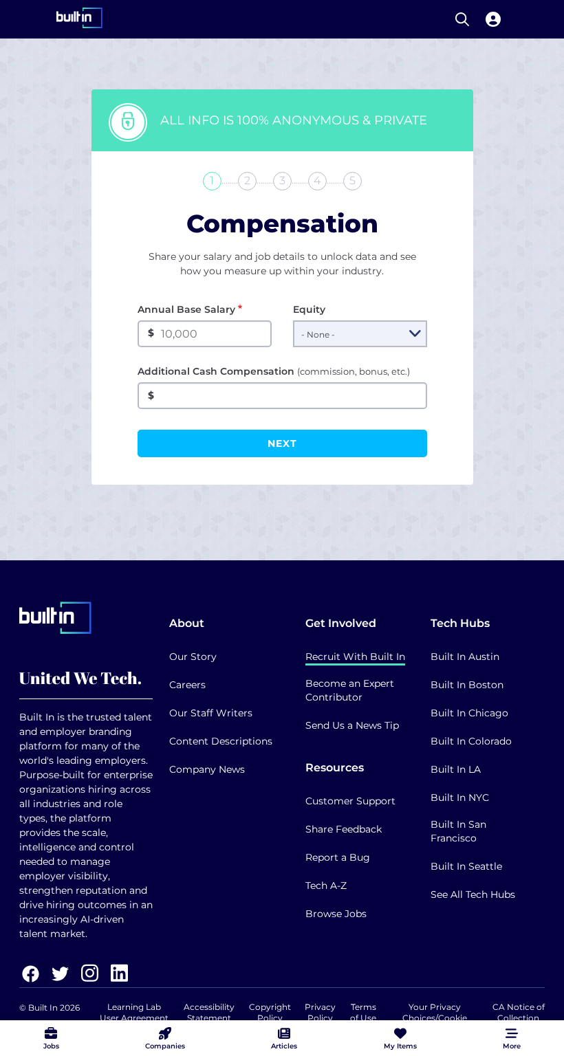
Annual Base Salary (186, 309)
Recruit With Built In (355, 656)
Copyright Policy (270, 1012)
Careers (187, 685)
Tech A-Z (326, 885)
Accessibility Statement (209, 1012)
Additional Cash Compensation (274, 371)
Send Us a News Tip (352, 725)
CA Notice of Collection (518, 1012)
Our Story (193, 656)
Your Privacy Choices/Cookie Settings (434, 1018)
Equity (309, 309)
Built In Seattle (466, 866)
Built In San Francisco (458, 831)
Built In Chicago (469, 713)
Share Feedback (343, 829)
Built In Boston (467, 685)
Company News (207, 769)
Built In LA (456, 769)
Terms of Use (363, 1012)
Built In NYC (460, 797)
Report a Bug (337, 857)
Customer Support (350, 801)
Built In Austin (465, 656)
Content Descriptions (220, 741)
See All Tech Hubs (473, 894)
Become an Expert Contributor (349, 690)
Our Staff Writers (210, 713)
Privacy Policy (320, 1012)
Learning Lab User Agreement (134, 1012)
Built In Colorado (471, 741)
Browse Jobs (336, 914)
